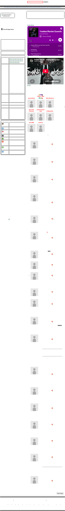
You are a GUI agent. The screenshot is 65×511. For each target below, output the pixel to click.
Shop (56, 7)
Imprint (41, 504)
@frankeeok (13, 135)
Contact (46, 504)
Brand (20, 504)
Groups (37, 7)
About (59, 7)
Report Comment (58, 144)
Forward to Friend (19, 44)
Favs (46, 7)
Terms (32, 504)
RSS (28, 504)
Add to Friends (6, 42)
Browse (10, 7)
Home (5, 7)
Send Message (6, 44)
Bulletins (28, 7)
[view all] (62, 90)
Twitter (6, 128)
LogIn (57, 2)
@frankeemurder (14, 124)
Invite (49, 7)
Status (58, 504)
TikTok (6, 135)
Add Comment (54, 136)
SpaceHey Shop (32, 506)
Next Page (60, 493)
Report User (17, 48)
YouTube (4, 132)
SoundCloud (5, 143)
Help (54, 2)
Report (44, 151)
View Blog (56, 12)
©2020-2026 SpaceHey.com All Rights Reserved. (32, 508)
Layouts (42, 7)
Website (4, 153)
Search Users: (23, 2)
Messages (19, 7)
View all (46, 136)
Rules (13, 504)
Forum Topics (14, 38)
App (53, 7)
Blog (24, 7)
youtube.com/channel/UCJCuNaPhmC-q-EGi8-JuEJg (17, 131)
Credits (25, 504)
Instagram (5, 125)
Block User (17, 46)
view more (52, 15)
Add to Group (6, 48)
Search (46, 2)
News (9, 504)
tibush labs (36, 499)
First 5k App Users (8, 29)
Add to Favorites (19, 42)
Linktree (4, 148)
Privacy (36, 504)
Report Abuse (52, 504)
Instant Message (7, 46)
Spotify (6, 138)
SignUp (62, 2)
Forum (32, 7)
